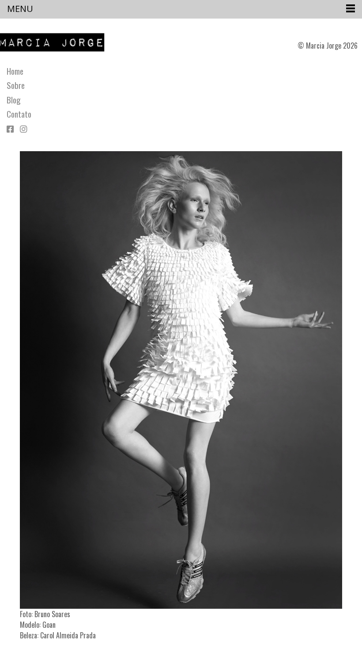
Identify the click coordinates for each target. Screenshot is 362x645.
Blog (14, 100)
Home (15, 71)
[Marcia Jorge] (55, 42)
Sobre (16, 85)
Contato (19, 114)
